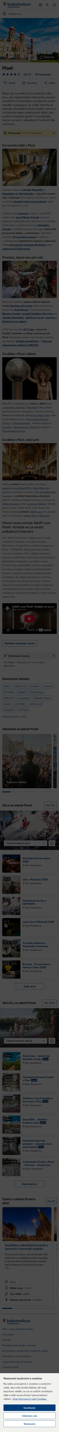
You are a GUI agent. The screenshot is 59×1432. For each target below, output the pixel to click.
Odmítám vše (29, 1415)
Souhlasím (29, 1407)
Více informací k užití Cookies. (30, 1398)
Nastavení (29, 1423)
